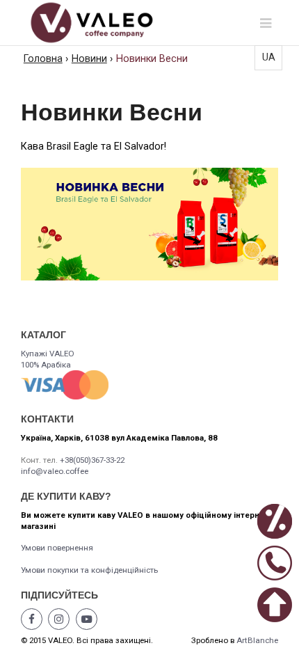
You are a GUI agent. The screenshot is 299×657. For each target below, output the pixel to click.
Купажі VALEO (47, 353)
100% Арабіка (46, 365)
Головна (43, 59)
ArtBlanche (257, 640)
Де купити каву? (66, 496)
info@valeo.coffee (54, 471)
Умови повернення (57, 548)
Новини (89, 59)
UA (268, 57)
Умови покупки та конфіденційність (89, 570)
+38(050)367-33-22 (92, 460)
